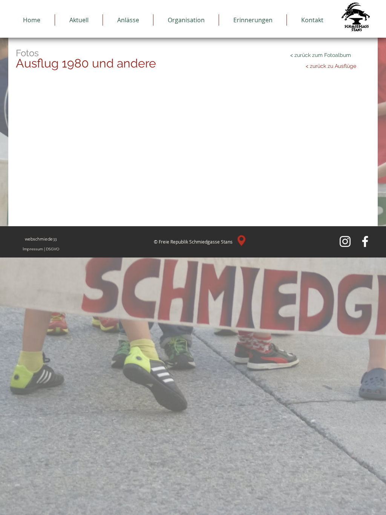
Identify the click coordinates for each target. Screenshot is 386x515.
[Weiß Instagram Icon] (345, 241)
